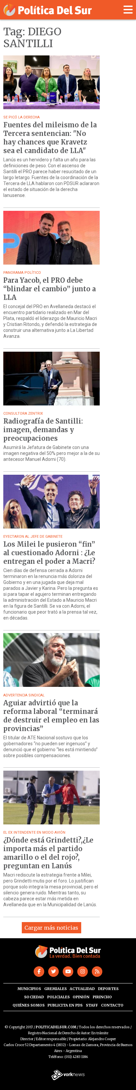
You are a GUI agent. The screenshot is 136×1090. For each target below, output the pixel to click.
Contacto (112, 1005)
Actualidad (82, 988)
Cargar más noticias (51, 927)
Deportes (108, 988)
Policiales (58, 997)
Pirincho (102, 997)
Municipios (29, 988)
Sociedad (34, 997)
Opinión (81, 997)
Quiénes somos (29, 1005)
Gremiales (55, 988)
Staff (92, 1005)
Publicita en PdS (65, 1005)
